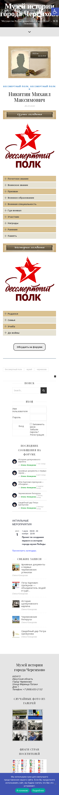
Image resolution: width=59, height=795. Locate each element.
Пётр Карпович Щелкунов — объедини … (31, 483)
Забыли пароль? (34, 430)
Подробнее (38, 790)
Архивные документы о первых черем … (32, 472)
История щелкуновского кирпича (29, 460)
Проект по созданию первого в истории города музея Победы (34, 540)
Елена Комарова (28, 465)
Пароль (16, 417)
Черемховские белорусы (29, 493)
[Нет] (55, 783)
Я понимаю (22, 790)
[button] (55, 11)
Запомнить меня (37, 425)
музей (29, 369)
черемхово (42, 369)
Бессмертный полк (16, 86)
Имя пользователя (20, 410)
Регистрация (37, 434)
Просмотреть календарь (24, 550)
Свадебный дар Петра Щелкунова (28, 503)
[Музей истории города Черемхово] (29, 13)
